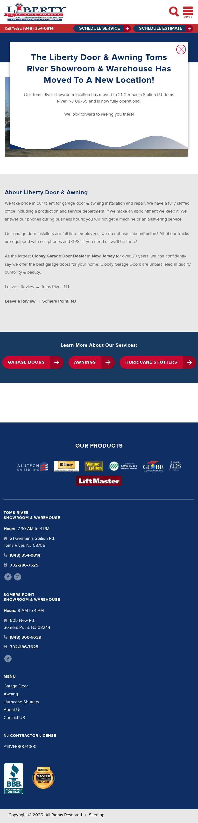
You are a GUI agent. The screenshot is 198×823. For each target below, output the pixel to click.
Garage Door (16, 686)
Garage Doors (26, 362)
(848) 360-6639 (25, 637)
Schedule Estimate (160, 28)
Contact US (14, 717)
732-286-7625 (23, 565)
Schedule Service (99, 28)
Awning (11, 694)
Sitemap (96, 814)
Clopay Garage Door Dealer (59, 256)
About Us (12, 709)
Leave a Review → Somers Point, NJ (40, 301)
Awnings (85, 362)
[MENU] (188, 11)
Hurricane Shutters (151, 362)
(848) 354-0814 (38, 28)
